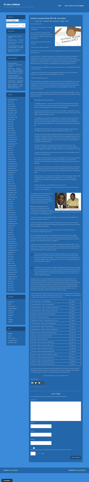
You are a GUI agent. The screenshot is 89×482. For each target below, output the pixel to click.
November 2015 (12, 246)
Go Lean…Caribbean (12, 4)
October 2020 (12, 115)
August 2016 (11, 226)
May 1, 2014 (39, 21)
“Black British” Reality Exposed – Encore (14, 50)
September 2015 (12, 250)
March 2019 (11, 157)
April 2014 (11, 288)
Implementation (12, 308)
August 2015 (11, 252)
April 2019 (11, 155)
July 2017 (10, 201)
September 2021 (12, 99)
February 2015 (12, 265)
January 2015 (11, 268)
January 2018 (11, 188)
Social (9, 317)
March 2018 (11, 184)
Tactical (10, 322)
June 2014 (11, 283)
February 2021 (12, 106)
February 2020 (12, 133)
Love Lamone (11, 81)
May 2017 (10, 206)
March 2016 (11, 237)
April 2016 (11, 234)
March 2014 (11, 290)
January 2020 (11, 135)
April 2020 (11, 128)
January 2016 (11, 241)
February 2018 (12, 186)
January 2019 (11, 161)
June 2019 (11, 150)
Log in (9, 336)
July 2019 (10, 148)
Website (33, 439)
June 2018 (11, 177)
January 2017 (11, 215)
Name (33, 422)
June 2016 (11, 230)
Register (10, 333)
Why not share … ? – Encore (15, 40)
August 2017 (11, 199)
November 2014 (12, 272)
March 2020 (11, 130)
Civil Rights (35, 387)
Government (11, 306)
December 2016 (12, 217)
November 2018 (12, 166)
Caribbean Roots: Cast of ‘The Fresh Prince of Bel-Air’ (15, 77)
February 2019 (12, 159)
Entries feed (11, 338)
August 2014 (11, 279)
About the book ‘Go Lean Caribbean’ (74, 6)
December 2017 (12, 190)
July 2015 (10, 254)
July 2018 (10, 175)
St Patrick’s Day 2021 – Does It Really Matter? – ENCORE (15, 46)
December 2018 (12, 164)
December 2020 (12, 110)
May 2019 (10, 153)
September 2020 (12, 117)
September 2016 (12, 223)
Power (44, 387)
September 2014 (12, 276)
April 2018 (11, 181)
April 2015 (11, 261)
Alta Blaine (11, 68)
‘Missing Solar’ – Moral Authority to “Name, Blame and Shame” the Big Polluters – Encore (15, 71)
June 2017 (11, 203)
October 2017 (12, 195)
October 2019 (12, 141)
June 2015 (11, 257)
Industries (11, 311)
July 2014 (10, 281)
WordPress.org (12, 342)
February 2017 (12, 212)
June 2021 (11, 102)
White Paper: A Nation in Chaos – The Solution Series (15, 86)
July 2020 (10, 122)
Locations (10, 313)
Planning (10, 315)
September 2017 (12, 197)
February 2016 (12, 239)
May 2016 (10, 232)
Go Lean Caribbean (13, 470)
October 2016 (12, 221)
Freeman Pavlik (12, 63)
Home (59, 6)
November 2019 (12, 139)
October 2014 (12, 274)
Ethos (9, 304)
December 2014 (12, 270)
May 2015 (10, 259)
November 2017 (12, 192)
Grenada (40, 387)
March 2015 (11, 263)
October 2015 (12, 248)
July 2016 (10, 228)
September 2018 (12, 170)
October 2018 (12, 168)
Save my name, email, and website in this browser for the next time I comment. (51, 449)
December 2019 (12, 137)
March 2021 (11, 104)
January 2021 (11, 108)
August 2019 (11, 146)
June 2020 (11, 124)
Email (32, 431)
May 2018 (10, 179)
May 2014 (10, 285)
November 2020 (12, 113)
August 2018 (11, 172)
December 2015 (12, 243)
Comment (34, 400)
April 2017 (11, 208)
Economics (11, 302)
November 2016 (12, 219)
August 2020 (11, 119)
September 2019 (12, 144)
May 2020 (10, 126)
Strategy (10, 319)
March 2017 (11, 210)
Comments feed (12, 340)
